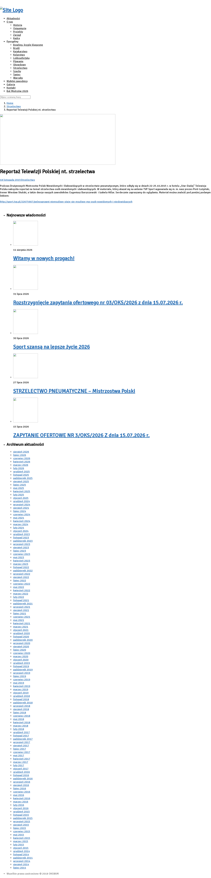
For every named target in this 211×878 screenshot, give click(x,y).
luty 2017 (18, 765)
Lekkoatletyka (21, 58)
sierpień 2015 (21, 824)
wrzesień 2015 (21, 821)
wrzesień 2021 (21, 607)
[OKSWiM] (11, 10)
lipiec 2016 (19, 788)
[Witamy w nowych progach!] (25, 244)
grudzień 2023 (21, 534)
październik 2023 (23, 541)
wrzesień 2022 (21, 574)
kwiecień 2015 (21, 838)
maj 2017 (18, 755)
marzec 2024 (20, 524)
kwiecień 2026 (21, 461)
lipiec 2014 (19, 867)
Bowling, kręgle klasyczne (28, 45)
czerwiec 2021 (21, 617)
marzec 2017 (20, 762)
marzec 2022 (20, 593)
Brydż (16, 48)
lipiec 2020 (19, 650)
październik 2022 (23, 570)
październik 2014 (23, 858)
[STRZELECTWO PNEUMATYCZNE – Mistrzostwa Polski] (25, 377)
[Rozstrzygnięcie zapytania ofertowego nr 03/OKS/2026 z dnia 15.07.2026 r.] (25, 289)
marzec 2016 (20, 801)
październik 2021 (23, 603)
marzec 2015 (20, 841)
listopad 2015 (21, 815)
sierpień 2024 (21, 508)
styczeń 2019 (21, 692)
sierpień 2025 (21, 481)
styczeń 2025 (21, 498)
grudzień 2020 (21, 633)
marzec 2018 (20, 725)
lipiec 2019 (19, 676)
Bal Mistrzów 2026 (17, 91)
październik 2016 (23, 778)
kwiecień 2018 (21, 722)
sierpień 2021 (21, 610)
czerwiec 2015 (21, 831)
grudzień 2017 (21, 732)
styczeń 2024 (21, 531)
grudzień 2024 (21, 501)
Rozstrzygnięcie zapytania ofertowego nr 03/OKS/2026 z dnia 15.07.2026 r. (98, 302)
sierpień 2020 (21, 646)
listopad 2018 (21, 699)
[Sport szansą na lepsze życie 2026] (25, 333)
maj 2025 (18, 488)
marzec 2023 (20, 564)
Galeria (11, 84)
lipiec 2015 (19, 828)
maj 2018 (18, 719)
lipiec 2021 (19, 613)
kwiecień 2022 (21, 590)
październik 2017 (23, 739)
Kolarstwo (19, 54)
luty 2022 (18, 597)
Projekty (18, 31)
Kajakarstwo (20, 51)
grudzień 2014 (21, 851)
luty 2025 (18, 494)
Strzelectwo (20, 68)
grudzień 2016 (21, 772)
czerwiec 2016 (21, 791)
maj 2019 (18, 683)
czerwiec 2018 (21, 716)
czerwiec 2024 (21, 514)
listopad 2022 (21, 567)
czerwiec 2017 (21, 752)
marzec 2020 (20, 656)
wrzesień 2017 (21, 742)
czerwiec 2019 (21, 679)
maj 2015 (18, 834)
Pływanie (18, 61)
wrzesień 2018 (21, 706)
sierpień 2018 (21, 709)
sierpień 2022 (21, 577)
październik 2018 (23, 702)
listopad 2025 (21, 475)
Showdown (19, 64)
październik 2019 (23, 669)
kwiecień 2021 (21, 623)
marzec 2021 (20, 626)
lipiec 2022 (19, 580)
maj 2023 (18, 557)
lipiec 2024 (19, 511)
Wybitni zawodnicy (17, 81)
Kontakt (11, 87)
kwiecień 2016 (21, 798)
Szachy (17, 71)
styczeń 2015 (21, 848)
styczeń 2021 (21, 630)
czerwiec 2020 (21, 653)
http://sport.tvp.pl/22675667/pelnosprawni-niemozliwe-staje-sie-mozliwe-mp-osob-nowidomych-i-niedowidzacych (66, 201)
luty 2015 (18, 844)
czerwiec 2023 (21, 554)
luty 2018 (18, 729)
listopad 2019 (21, 666)
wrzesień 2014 (21, 861)
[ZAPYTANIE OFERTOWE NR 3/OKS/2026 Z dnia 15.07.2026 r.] (25, 421)
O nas (10, 21)
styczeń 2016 (21, 808)
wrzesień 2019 (21, 673)
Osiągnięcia (19, 28)
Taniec (16, 74)
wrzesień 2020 (21, 643)
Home (10, 103)
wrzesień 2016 (21, 782)
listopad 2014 (21, 854)
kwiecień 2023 (21, 560)
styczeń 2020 (21, 659)
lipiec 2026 (19, 455)
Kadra (16, 38)
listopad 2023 (21, 537)
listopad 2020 (21, 636)
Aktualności (13, 18)
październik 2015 (23, 818)
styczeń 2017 (21, 768)
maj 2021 (18, 620)
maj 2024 (18, 517)
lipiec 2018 (19, 712)
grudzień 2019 (21, 663)
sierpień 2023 (21, 547)
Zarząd (17, 35)
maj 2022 (18, 587)
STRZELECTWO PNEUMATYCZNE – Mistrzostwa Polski (74, 391)
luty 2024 (18, 527)
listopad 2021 (21, 600)
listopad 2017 (21, 735)
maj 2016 (18, 795)
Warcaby (18, 78)
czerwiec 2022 (21, 583)
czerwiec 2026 (21, 458)
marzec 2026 (20, 465)
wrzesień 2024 (21, 504)
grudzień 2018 (21, 696)
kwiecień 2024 (21, 521)
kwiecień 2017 (21, 758)
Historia (17, 25)
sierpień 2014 (21, 864)
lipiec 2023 (19, 550)
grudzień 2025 (21, 471)
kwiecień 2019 (21, 686)
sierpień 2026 (21, 451)
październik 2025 (23, 478)
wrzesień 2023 (21, 544)
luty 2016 (18, 805)
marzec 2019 (20, 689)
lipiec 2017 (19, 749)
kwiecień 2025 (21, 491)
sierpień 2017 (21, 745)
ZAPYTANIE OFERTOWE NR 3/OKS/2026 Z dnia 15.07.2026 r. (81, 435)
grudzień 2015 (21, 811)
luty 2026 (18, 468)
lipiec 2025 (19, 484)
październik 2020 (23, 640)
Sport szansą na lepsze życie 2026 (51, 347)
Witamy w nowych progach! (44, 258)
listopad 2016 (21, 775)
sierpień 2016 (21, 785)
